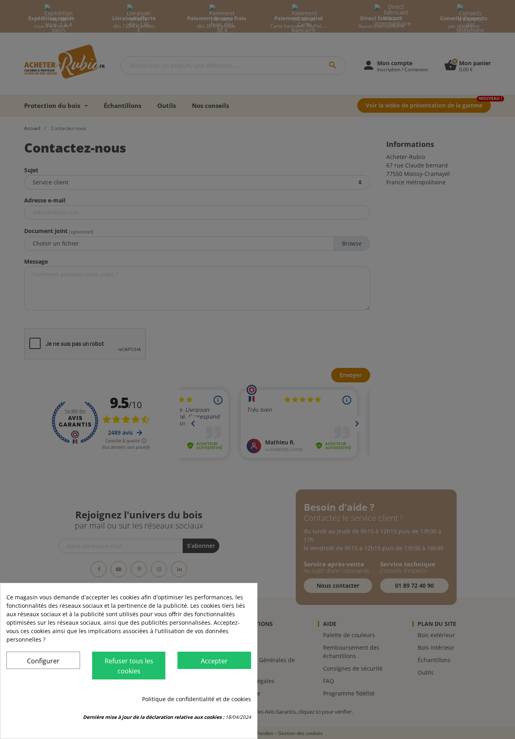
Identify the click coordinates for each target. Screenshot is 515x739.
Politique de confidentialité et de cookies (196, 699)
